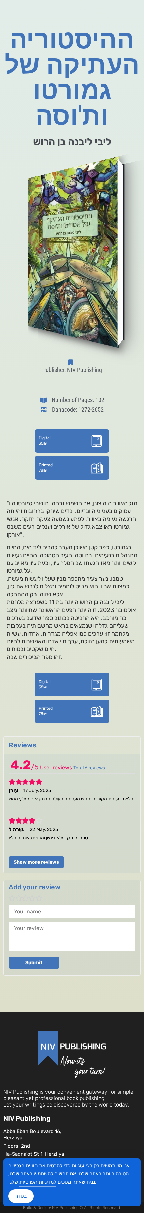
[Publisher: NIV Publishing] (72, 362)
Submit (34, 963)
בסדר (21, 1196)
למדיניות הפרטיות (37, 1182)
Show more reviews (36, 862)
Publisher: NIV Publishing (72, 369)
